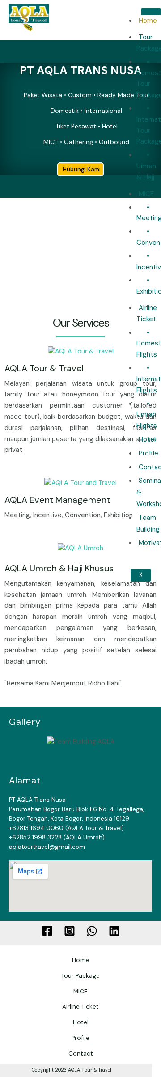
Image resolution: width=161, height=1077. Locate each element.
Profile (148, 453)
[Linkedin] (114, 931)
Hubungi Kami (82, 169)
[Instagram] (69, 931)
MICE (146, 193)
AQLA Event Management (57, 500)
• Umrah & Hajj (146, 166)
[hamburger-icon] (151, 11)
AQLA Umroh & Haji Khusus (59, 568)
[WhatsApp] (91, 931)
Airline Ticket (146, 313)
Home (148, 20)
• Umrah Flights (146, 414)
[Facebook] (47, 931)
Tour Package (80, 975)
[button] (13, 352)
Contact (80, 1053)
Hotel (147, 439)
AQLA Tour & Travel (44, 368)
